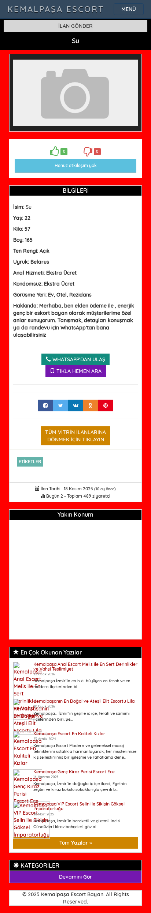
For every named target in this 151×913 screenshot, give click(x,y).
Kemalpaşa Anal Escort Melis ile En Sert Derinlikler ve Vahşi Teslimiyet (85, 666)
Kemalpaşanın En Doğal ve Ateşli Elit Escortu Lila (84, 701)
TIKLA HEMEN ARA (78, 371)
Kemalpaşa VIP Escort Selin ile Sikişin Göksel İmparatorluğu (79, 806)
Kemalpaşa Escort (55, 9)
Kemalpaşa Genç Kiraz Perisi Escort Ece (74, 771)
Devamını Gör (75, 877)
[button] (131, 64)
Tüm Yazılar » (75, 843)
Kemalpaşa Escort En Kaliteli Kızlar (69, 733)
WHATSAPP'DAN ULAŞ (78, 359)
